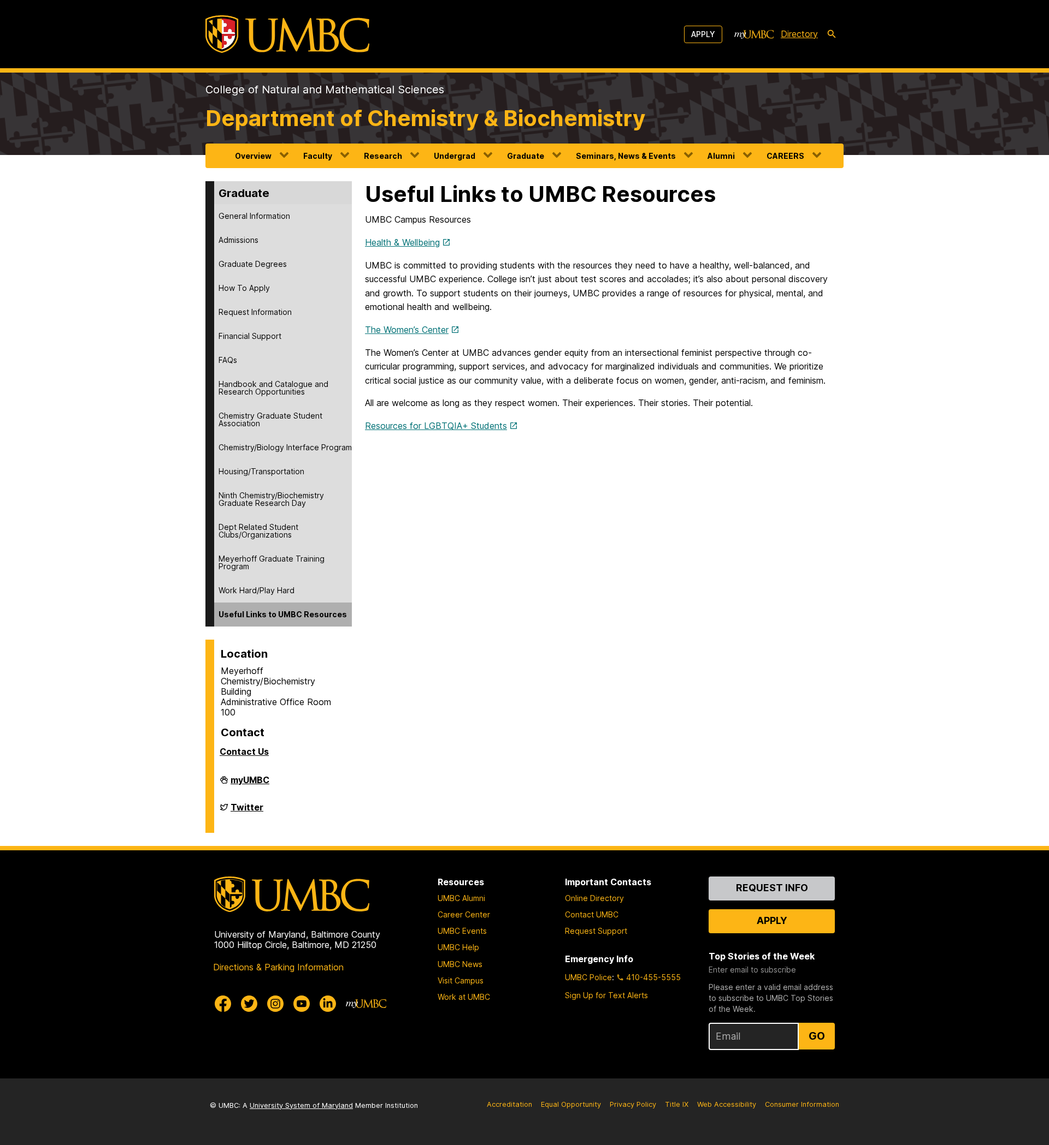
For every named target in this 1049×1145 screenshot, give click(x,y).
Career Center (464, 914)
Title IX (676, 1104)
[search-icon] (832, 34)
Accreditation (509, 1104)
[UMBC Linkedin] (328, 1004)
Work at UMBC (464, 996)
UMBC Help (458, 947)
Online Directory (594, 898)
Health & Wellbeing (402, 242)
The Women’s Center (407, 329)
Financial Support (250, 336)
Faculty (317, 155)
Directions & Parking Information (278, 967)
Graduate (525, 155)
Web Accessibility (726, 1104)
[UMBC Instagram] (275, 1004)
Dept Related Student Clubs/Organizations (258, 530)
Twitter (247, 811)
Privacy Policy (633, 1104)
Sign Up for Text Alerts (606, 995)
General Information (254, 215)
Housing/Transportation (261, 471)
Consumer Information (802, 1104)
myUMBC (250, 784)
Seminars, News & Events (626, 155)
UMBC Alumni (461, 898)
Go (817, 1035)
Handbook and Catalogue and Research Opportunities (273, 387)
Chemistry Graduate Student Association (270, 419)
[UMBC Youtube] (302, 1004)
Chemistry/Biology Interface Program (285, 447)
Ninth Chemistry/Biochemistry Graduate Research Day (271, 499)
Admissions (238, 239)
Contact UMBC (591, 914)
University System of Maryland (301, 1105)
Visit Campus (461, 980)
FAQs (228, 360)
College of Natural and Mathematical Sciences (324, 89)
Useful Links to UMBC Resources (283, 614)
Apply (703, 34)
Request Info (772, 887)
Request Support (596, 930)
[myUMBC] (754, 34)
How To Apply (244, 288)
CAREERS (785, 155)
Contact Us (244, 751)
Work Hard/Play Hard (256, 590)
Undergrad (454, 155)
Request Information (255, 312)
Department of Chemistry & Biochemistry (425, 118)
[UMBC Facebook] (223, 1004)
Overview (253, 155)
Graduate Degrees (253, 264)
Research (383, 155)
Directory (799, 33)
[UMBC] (287, 34)
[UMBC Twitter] (249, 1004)
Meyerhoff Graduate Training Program (272, 562)
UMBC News (460, 964)
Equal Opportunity (571, 1104)
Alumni (721, 155)
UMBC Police (588, 977)
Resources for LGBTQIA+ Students (436, 425)
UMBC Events (462, 930)
